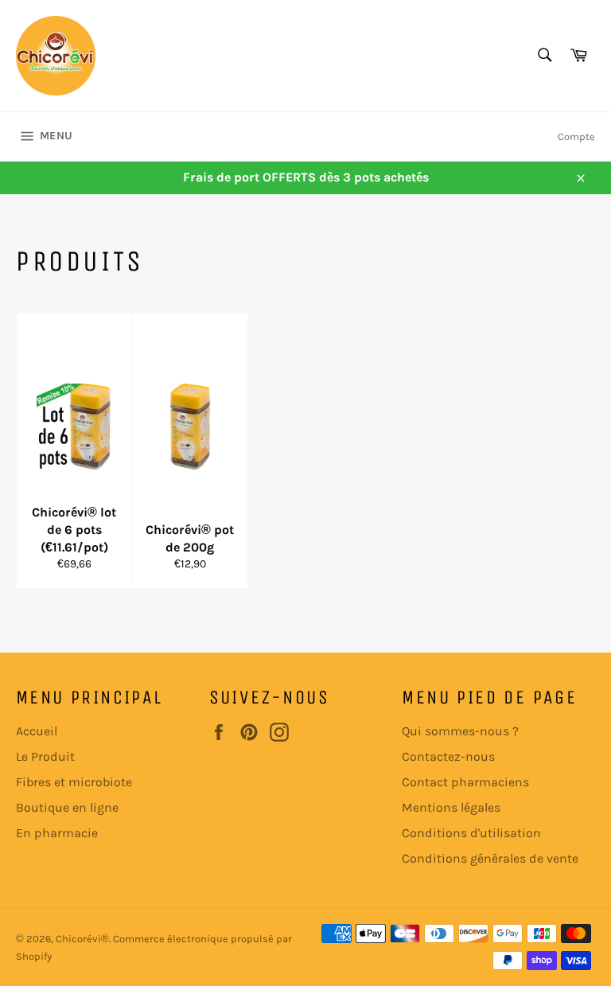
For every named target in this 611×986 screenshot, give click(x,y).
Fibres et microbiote (74, 781)
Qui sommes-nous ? (460, 731)
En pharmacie (57, 832)
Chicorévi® (82, 939)
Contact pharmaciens (465, 781)
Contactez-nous (448, 756)
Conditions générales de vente (490, 858)
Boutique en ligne (67, 807)
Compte (576, 136)
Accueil (36, 731)
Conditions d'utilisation (471, 832)
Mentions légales (451, 807)
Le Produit (45, 756)
